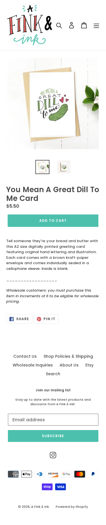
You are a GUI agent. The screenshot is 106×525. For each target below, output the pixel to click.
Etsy (89, 365)
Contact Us (25, 356)
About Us (69, 365)
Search (53, 374)
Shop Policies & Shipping (68, 356)
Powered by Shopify (72, 506)
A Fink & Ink (40, 506)
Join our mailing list (53, 390)
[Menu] (96, 25)
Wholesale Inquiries (33, 365)
